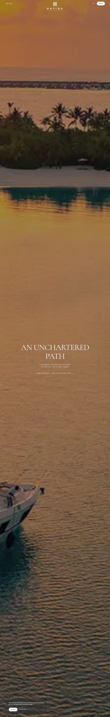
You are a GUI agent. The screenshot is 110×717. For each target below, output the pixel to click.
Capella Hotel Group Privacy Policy (23, 704)
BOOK (101, 3)
